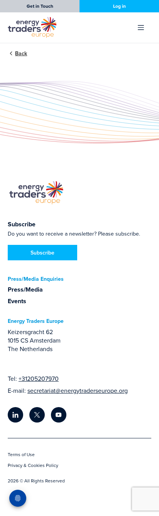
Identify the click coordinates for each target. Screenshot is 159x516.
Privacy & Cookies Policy (33, 465)
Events (17, 301)
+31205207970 (39, 378)
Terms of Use (21, 454)
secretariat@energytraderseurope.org (77, 390)
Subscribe (42, 252)
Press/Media (25, 289)
